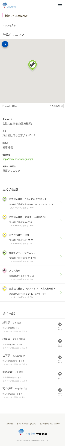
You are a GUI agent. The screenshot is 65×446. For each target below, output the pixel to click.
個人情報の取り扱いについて (50, 424)
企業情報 (9, 424)
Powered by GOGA (10, 106)
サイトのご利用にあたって (26, 424)
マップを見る (9, 25)
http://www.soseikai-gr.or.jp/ (18, 159)
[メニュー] (60, 5)
